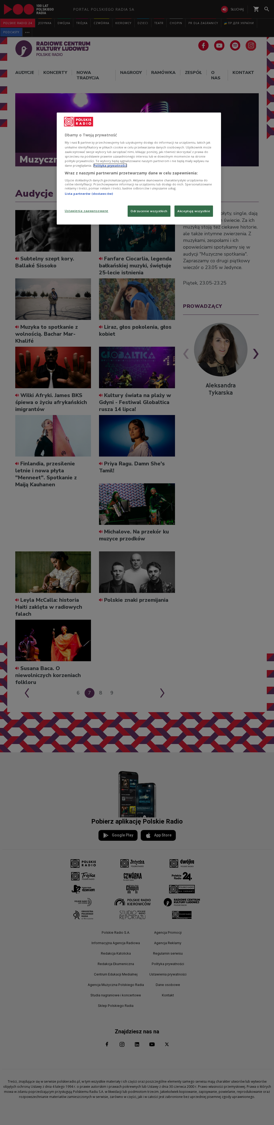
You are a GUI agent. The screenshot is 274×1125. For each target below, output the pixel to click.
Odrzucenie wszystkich (149, 211)
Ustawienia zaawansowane (86, 211)
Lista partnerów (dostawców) (89, 194)
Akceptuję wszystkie (193, 211)
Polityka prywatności (110, 165)
